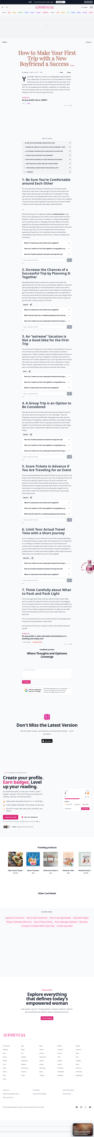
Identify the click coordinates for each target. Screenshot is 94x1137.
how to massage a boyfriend (66, 922)
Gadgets (38, 12)
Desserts (78, 1049)
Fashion (53, 12)
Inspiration (24, 1060)
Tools (4, 1079)
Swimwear (79, 1072)
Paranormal (24, 1068)
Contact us (6, 1090)
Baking (60, 1046)
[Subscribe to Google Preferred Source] (33, 690)
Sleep (41, 1072)
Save (61, 72)
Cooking (60, 1049)
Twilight (73, 12)
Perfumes (60, 1068)
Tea (24, 103)
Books (32, 12)
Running (20, 12)
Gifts (59, 1057)
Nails (4, 1068)
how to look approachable (60, 918)
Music (77, 1064)
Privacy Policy (67, 1094)
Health (4, 12)
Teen (4, 1075)
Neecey (26, 72)
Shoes (5, 1072)
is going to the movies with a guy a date (38, 926)
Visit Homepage (47, 1018)
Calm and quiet (26, 642)
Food (77, 1053)
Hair (77, 1057)
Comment (26, 682)
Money (41, 1064)
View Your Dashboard (31, 817)
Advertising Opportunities (11, 1094)
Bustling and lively (37, 642)
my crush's (83, 922)
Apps (9, 12)
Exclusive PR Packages (39, 1094)
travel (4, 42)
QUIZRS (70, 105)
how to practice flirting (43, 922)
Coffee (28, 103)
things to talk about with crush (19, 922)
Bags (40, 1046)
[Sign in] (91, 7)
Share (69, 72)
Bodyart (27, 12)
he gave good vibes (65, 926)
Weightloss (45, 12)
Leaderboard (68, 808)
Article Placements (68, 1090)
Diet (4, 1053)
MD (41, 72)
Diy (68, 12)
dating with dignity (80, 918)
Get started (85, 808)
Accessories (6, 1046)
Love (58, 12)
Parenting (42, 1068)
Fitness (14, 12)
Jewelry (60, 1060)
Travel (23, 1075)
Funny (5, 1057)
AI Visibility (36, 1090)
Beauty (79, 12)
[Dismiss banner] (69, 688)
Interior (41, 1060)
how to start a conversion (37, 918)
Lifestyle (78, 1060)
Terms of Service (8, 1097)
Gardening (42, 1057)
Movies (91, 12)
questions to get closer (15, 918)
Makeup (85, 12)
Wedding (60, 1075)
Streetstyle (61, 1072)
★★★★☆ (89, 42)
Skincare (23, 1072)
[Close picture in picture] (74, 1125)
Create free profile (10, 817)
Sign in (38, 821)
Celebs (63, 12)
